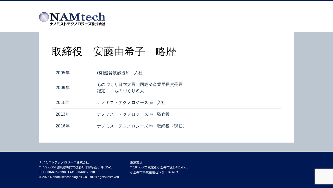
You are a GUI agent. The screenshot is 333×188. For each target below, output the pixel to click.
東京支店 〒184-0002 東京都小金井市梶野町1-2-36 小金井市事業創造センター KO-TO (159, 167)
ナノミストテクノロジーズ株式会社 (64, 162)
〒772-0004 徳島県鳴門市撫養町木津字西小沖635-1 (75, 167)
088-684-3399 (56, 172)
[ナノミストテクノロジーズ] (72, 20)
